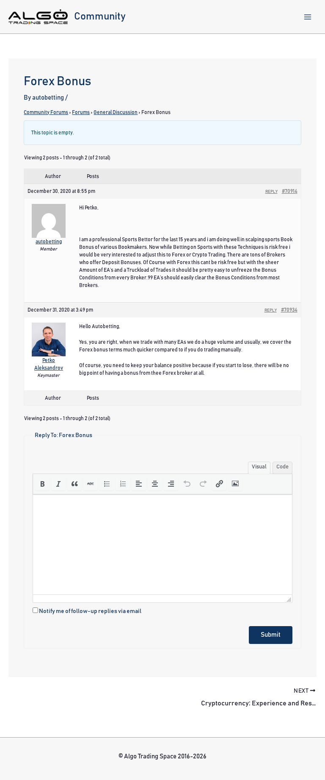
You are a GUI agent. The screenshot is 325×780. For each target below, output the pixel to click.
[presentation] (42, 483)
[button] (42, 483)
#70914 (289, 191)
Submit (271, 635)
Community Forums (46, 112)
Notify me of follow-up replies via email (90, 611)
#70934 (289, 309)
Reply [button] (271, 191)
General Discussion (116, 112)
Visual (259, 467)
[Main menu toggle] (308, 17)
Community (100, 16)
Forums (81, 112)
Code (282, 467)
